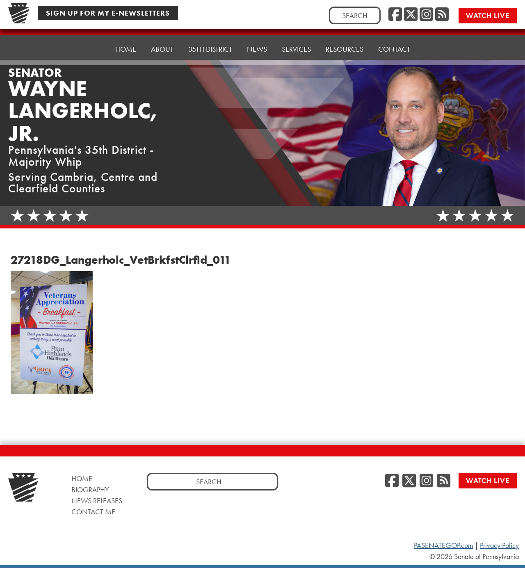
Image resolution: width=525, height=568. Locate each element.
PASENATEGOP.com (443, 545)
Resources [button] (344, 49)
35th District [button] (210, 49)
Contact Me (93, 511)
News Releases (96, 500)
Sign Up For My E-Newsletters (108, 13)
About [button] (162, 49)
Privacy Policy (499, 545)
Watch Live (487, 15)
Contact (394, 49)
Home (125, 49)
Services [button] (296, 49)
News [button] (257, 49)
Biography (90, 489)
